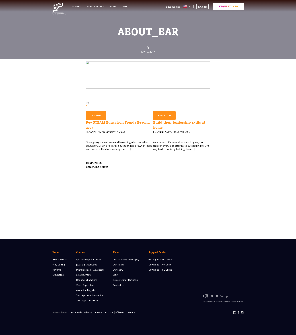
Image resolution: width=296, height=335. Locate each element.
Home (55, 252)
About (116, 252)
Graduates (58, 274)
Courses (76, 6)
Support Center (157, 252)
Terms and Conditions (80, 312)
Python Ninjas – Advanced (90, 269)
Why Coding (58, 264)
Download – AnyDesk (159, 264)
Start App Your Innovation (89, 295)
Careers (131, 312)
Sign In (202, 6)
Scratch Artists (84, 274)
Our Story (118, 269)
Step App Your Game (87, 300)
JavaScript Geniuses (86, 264)
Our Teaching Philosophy (126, 259)
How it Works (59, 259)
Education (164, 115)
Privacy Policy (104, 312)
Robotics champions (86, 279)
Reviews (57, 269)
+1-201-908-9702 (173, 6)
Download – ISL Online (160, 269)
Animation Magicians (86, 290)
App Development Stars (89, 259)
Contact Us (119, 284)
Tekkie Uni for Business (125, 279)
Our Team (118, 264)
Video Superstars (85, 284)
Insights (96, 115)
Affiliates (120, 312)
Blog (115, 274)
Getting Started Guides (160, 259)
